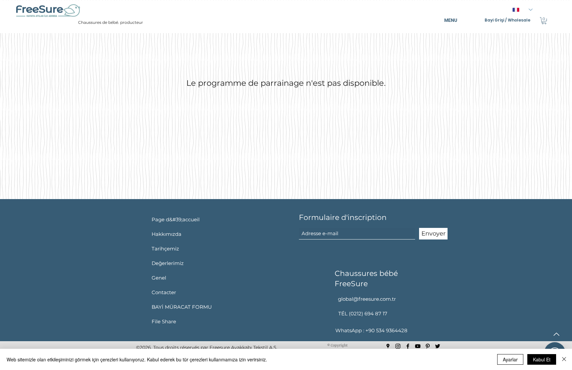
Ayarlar (510, 359)
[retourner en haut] (555, 334)
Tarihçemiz (165, 248)
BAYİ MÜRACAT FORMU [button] (182, 307)
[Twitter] (437, 346)
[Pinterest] (427, 346)
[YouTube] (417, 346)
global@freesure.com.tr (367, 299)
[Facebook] (408, 346)
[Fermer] (564, 359)
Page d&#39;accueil (176, 219)
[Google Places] (388, 346)
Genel (159, 278)
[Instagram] (398, 346)
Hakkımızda (166, 234)
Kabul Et (541, 359)
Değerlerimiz (168, 263)
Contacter (164, 292)
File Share (164, 321)
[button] (544, 20)
